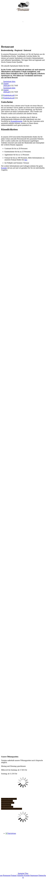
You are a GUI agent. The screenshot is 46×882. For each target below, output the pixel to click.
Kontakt (4, 168)
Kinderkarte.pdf (9, 95)
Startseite (21, 873)
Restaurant (6, 875)
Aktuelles (20, 875)
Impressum (34, 875)
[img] (23, 6)
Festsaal (14, 875)
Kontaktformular (16, 121)
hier (25, 160)
